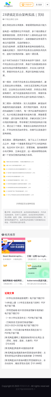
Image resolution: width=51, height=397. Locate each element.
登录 (40, 4)
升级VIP (28, 4)
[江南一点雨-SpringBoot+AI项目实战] (37, 245)
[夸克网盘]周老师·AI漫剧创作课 (19, 348)
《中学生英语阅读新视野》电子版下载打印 (24, 298)
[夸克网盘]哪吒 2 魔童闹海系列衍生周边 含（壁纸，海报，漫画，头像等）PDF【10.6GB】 (24, 340)
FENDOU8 (24, 386)
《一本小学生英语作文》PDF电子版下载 (23, 317)
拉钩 (16, 19)
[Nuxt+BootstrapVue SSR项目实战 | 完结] (13, 245)
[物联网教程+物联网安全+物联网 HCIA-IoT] (13, 270)
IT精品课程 (9, 19)
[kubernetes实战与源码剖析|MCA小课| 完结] (37, 270)
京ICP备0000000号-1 (25, 389)
